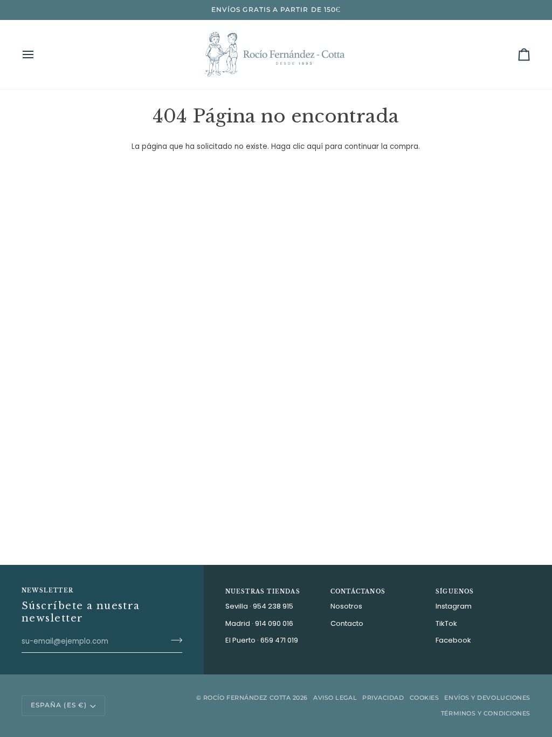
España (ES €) (59, 705)
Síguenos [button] (455, 591)
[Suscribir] (173, 640)
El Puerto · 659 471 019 (261, 640)
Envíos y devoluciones (487, 697)
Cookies (424, 697)
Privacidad (383, 697)
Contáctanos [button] (357, 591)
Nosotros (346, 606)
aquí (315, 146)
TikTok (446, 623)
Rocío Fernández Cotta (247, 697)
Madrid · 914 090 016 (259, 623)
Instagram (454, 606)
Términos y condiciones (485, 713)
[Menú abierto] (38, 54)
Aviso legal (335, 697)
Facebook (453, 640)
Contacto (346, 623)
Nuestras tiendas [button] (262, 591)
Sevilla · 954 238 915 (259, 606)
